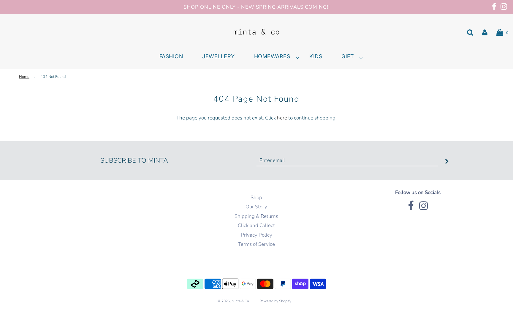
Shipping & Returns (256, 216)
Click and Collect (256, 225)
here (282, 117)
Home (24, 76)
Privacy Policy (256, 235)
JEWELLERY (218, 56)
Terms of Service (256, 244)
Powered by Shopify (275, 301)
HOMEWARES (272, 56)
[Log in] (484, 32)
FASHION (171, 56)
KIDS (315, 56)
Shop (256, 197)
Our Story (256, 206)
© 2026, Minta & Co (233, 301)
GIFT (347, 56)
